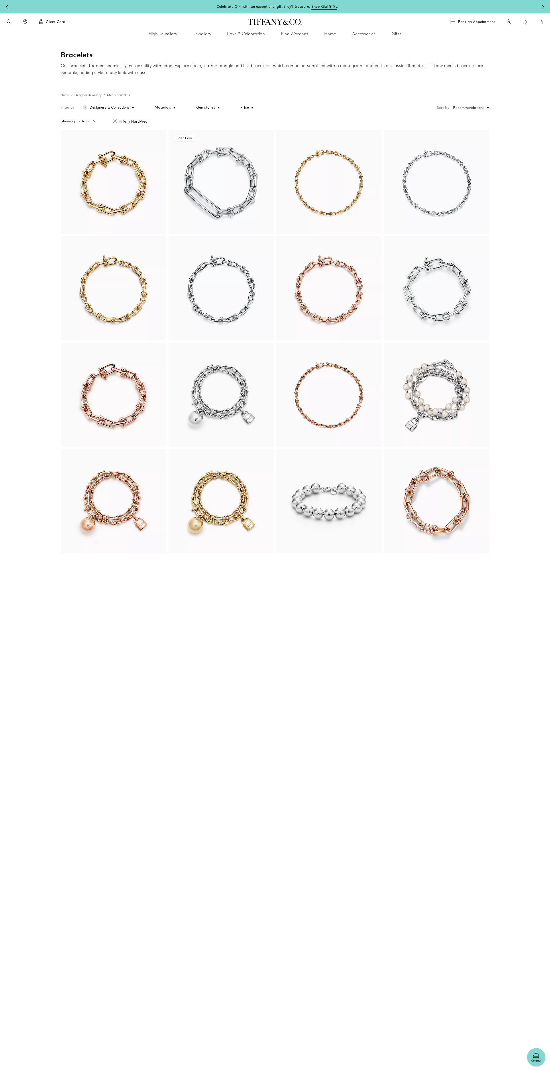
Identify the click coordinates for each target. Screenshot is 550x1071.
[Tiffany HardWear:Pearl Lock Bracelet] (436, 395)
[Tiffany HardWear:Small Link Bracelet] (113, 288)
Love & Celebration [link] (246, 33)
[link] (25, 21)
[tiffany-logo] (274, 21)
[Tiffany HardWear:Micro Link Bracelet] (329, 182)
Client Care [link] (55, 21)
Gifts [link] (396, 33)
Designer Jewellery (88, 95)
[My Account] (508, 21)
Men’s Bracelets (118, 95)
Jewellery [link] (202, 33)
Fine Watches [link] (294, 33)
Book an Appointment (476, 21)
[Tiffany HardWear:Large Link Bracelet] (113, 182)
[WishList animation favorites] (524, 22)
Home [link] (330, 33)
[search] (9, 21)
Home (65, 95)
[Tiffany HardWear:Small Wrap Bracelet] (221, 395)
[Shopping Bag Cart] (541, 22)
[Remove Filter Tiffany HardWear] (115, 121)
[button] (9, 21)
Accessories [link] (364, 33)
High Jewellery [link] (163, 33)
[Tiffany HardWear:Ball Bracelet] (329, 501)
